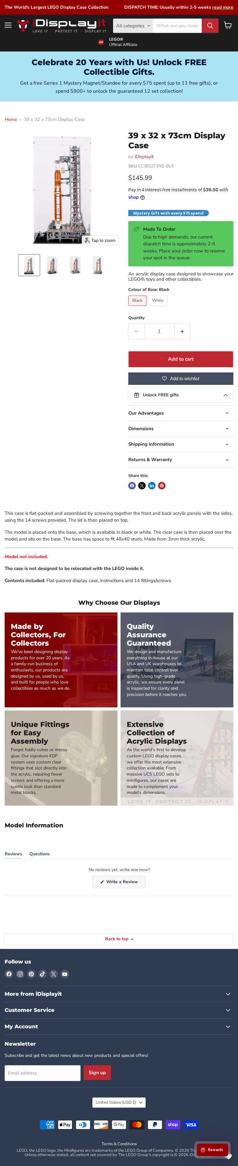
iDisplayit (144, 157)
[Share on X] (142, 485)
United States (116, 1102)
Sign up (97, 1072)
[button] (29, 265)
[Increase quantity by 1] (182, 331)
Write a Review (125, 883)
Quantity (136, 318)
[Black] (138, 307)
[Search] (210, 26)
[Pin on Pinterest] (161, 485)
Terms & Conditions (119, 1144)
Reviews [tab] (13, 855)
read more (222, 7)
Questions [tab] (39, 855)
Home (11, 119)
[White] (158, 307)
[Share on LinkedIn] (152, 485)
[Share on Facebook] (132, 485)
